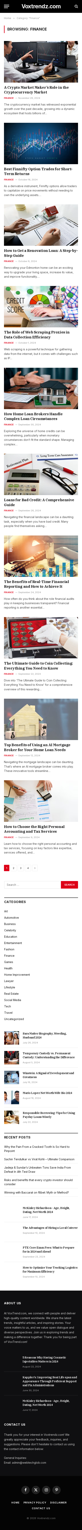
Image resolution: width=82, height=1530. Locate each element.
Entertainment (13, 943)
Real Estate (11, 993)
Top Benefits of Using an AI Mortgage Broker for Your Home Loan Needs (37, 747)
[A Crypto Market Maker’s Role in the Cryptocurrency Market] (41, 61)
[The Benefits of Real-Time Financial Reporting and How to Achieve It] (41, 556)
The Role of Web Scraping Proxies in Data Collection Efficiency (36, 334)
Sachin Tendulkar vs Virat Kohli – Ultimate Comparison (39, 1159)
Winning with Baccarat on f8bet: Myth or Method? (36, 1192)
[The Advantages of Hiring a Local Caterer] (11, 1232)
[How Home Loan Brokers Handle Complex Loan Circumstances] (41, 388)
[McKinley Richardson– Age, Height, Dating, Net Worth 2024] (11, 1212)
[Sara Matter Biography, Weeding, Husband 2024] (11, 1038)
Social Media (12, 1000)
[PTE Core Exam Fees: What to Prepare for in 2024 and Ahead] (11, 1252)
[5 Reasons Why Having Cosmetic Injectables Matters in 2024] (11, 1362)
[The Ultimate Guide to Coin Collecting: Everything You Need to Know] (41, 637)
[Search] (76, 6)
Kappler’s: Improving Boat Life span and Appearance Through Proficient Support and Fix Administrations (49, 1381)
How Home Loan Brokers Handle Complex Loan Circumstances (33, 416)
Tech (7, 1006)
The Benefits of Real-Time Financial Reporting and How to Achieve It (36, 584)
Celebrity (10, 930)
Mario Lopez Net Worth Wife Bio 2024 (47, 1093)
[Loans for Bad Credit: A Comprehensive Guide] (41, 474)
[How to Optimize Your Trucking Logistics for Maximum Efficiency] (11, 1272)
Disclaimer (58, 1502)
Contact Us (41, 1508)
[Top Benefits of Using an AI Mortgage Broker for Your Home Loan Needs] (41, 719)
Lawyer (9, 981)
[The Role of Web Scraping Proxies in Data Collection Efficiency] (41, 306)
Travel (8, 1012)
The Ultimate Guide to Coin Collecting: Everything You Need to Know (38, 665)
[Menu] (6, 6)
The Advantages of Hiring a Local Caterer (50, 1228)
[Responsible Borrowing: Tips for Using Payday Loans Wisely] (11, 1117)
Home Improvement (17, 974)
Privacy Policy (34, 1502)
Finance (9, 955)
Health (8, 968)
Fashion (9, 949)
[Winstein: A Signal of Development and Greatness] (11, 1077)
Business (10, 924)
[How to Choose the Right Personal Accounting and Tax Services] (41, 801)
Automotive (11, 917)
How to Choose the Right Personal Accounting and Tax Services (34, 829)
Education (10, 936)
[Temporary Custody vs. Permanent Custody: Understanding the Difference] (11, 1057)
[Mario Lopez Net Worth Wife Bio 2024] (11, 1097)
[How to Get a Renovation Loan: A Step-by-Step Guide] (41, 225)
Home (15, 1502)
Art (6, 911)
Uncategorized (14, 1019)
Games (8, 962)
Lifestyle (9, 987)
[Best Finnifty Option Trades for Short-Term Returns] (41, 143)
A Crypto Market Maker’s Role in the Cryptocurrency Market (36, 89)
